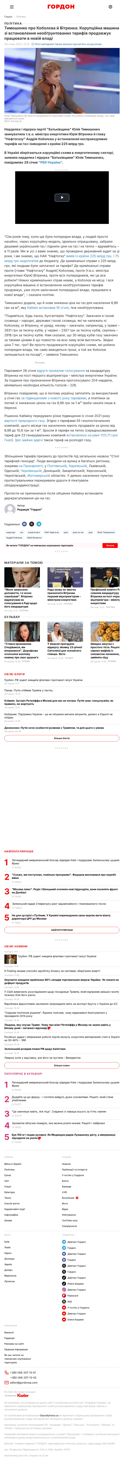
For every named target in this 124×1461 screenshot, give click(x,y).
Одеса (7, 1253)
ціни (66, 532)
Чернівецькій (31, 471)
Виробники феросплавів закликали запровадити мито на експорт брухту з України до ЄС (61, 1003)
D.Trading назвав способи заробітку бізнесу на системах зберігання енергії (52, 970)
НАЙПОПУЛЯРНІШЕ (19, 851)
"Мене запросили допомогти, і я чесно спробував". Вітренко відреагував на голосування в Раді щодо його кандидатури (20, 598)
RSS (69, 1301)
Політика (21, 16)
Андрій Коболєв (14, 537)
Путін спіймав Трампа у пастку (29, 690)
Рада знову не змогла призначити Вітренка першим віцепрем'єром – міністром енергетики (64, 594)
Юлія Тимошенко (106, 532)
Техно (7, 1197)
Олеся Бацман (75, 1283)
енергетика (34, 532)
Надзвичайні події (14, 1209)
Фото (65, 1203)
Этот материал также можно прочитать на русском (68, 44)
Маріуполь (10, 1275)
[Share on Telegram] (38, 524)
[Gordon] (61, 6)
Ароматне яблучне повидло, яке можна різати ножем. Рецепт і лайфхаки (59, 1123)
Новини (8, 1157)
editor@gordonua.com (23, 1382)
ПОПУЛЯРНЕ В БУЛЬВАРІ (23, 1073)
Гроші (7, 1175)
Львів (7, 1247)
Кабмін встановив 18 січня (48, 308)
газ (21, 532)
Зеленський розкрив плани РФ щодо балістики (35, 1048)
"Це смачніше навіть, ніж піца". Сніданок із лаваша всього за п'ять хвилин (59, 1111)
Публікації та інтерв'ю (74, 1169)
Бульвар (12, 617)
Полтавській (57, 466)
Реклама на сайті (14, 1343)
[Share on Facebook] (24, 524)
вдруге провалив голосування (61, 371)
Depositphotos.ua (49, 1415)
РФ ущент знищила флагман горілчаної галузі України (43, 680)
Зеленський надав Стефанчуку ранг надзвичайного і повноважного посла (60, 903)
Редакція (9, 1338)
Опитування (69, 1214)
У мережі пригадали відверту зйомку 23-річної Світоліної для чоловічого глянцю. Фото (64, 649)
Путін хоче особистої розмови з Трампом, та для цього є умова (54, 727)
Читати (110, 545)
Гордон (8, 16)
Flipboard (72, 1295)
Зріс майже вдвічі (29, 440)
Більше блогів (62, 738)
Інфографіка (11, 1214)
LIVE (64, 1192)
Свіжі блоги (14, 674)
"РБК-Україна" (50, 162)
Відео (65, 1209)
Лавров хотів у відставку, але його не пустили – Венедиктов (42, 1057)
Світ (6, 1180)
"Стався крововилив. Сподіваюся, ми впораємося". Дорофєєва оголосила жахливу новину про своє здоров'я (21, 650)
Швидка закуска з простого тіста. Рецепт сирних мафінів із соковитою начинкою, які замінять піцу (107, 650)
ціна (90, 532)
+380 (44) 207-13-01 (23, 1372)
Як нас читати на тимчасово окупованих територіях (17, 1359)
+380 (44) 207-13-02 (23, 1377)
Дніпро (8, 1270)
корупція (10, 532)
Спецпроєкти (69, 1226)
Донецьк (9, 1258)
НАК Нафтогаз (52, 532)
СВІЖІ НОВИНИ (16, 946)
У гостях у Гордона (73, 1175)
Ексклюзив (68, 1197)
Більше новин (62, 1065)
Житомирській (38, 476)
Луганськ (9, 1281)
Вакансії (9, 1332)
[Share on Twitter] (31, 524)
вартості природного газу (24, 421)
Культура (9, 1192)
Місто (7, 1235)
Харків (8, 1264)
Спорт (7, 1186)
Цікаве (8, 1220)
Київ (6, 1241)
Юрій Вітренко (34, 537)
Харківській (78, 466)
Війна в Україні (12, 1164)
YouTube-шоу (70, 1220)
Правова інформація (16, 1349)
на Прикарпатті (31, 466)
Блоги (65, 1180)
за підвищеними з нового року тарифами (53, 398)
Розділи (66, 1157)
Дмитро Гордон (76, 1241)
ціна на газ (78, 532)
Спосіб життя (12, 1203)
